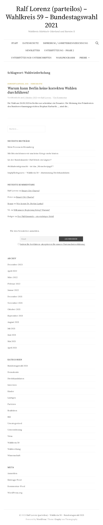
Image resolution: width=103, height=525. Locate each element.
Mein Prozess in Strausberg (21, 147)
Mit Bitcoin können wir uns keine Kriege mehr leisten (33, 153)
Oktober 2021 (14, 309)
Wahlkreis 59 (13, 442)
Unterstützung (15, 429)
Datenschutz (30, 43)
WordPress (41, 519)
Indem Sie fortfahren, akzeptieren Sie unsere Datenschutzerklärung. (52, 244)
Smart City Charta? (31, 190)
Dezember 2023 (15, 264)
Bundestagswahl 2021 (18, 84)
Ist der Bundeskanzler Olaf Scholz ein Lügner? (30, 160)
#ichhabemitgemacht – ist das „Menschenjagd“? (31, 166)
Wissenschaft (14, 455)
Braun (10, 203)
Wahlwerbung (14, 449)
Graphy (58, 519)
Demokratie (36, 84)
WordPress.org (15, 492)
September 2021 (15, 315)
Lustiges (12, 397)
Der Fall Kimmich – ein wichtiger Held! (35, 216)
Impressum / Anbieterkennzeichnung (65, 43)
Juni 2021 (12, 335)
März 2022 (13, 277)
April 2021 (12, 347)
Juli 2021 (11, 328)
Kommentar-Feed (16, 486)
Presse (83, 57)
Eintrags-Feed (14, 480)
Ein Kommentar (60, 97)
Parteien (12, 404)
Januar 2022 (13, 290)
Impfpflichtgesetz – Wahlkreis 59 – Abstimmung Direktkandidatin (38, 172)
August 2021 (13, 322)
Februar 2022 (14, 283)
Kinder (11, 391)
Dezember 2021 (15, 296)
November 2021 (15, 303)
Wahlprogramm (65, 57)
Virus (10, 436)
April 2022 (12, 271)
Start (14, 43)
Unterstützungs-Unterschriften (31, 57)
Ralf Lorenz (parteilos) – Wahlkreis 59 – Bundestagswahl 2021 (51, 17)
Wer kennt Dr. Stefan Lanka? (29, 203)
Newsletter (32, 50)
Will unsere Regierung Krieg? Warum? (32, 210)
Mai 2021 (12, 341)
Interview (12, 385)
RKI (9, 417)
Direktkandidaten (16, 378)
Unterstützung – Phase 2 (59, 50)
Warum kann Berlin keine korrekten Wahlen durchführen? (42, 90)
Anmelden (12, 473)
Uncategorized (15, 423)
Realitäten (12, 410)
